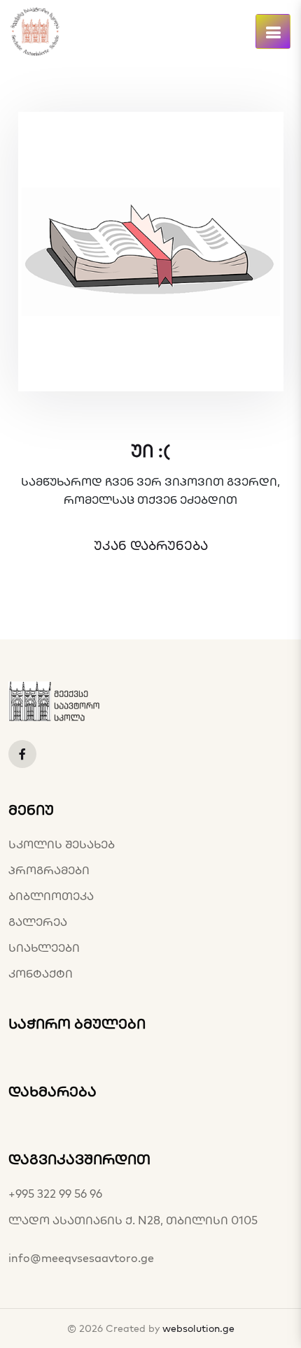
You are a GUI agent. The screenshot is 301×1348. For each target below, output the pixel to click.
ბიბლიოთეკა (51, 896)
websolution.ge (198, 1328)
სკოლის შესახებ (61, 844)
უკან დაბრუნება (151, 545)
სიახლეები (44, 948)
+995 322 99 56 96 (55, 1194)
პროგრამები (49, 870)
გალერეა (37, 922)
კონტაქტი (40, 973)
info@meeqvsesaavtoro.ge (81, 1258)
